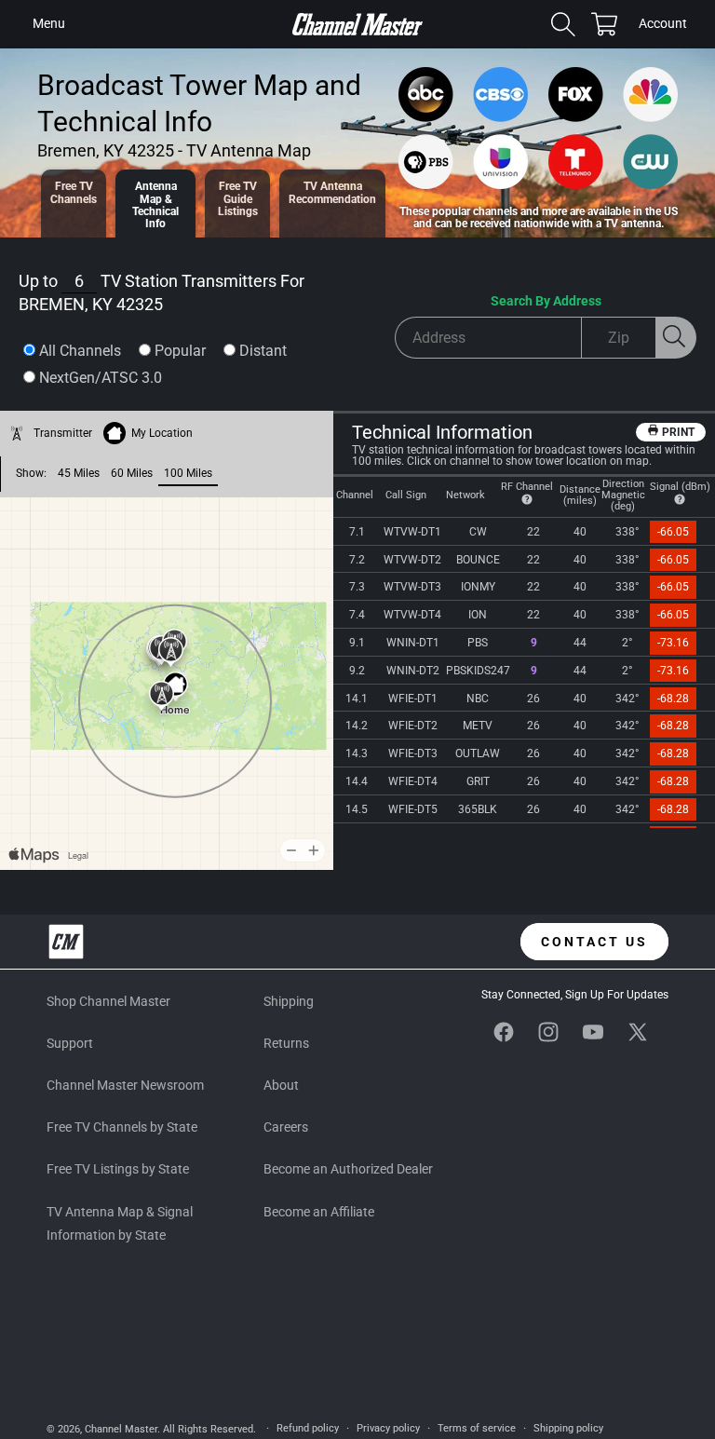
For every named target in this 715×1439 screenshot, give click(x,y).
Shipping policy (568, 1428)
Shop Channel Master (108, 1001)
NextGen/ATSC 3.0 (100, 378)
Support (70, 1043)
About (281, 1085)
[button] (48, 24)
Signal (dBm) (680, 487)
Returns (286, 1043)
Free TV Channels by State (122, 1127)
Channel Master (121, 1429)
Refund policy (308, 1428)
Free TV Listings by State (118, 1168)
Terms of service (477, 1428)
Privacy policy (388, 1428)
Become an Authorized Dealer (348, 1168)
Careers (285, 1127)
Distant (263, 351)
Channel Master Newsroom (125, 1085)
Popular (180, 351)
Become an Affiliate (318, 1211)
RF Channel (527, 487)
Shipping (288, 1001)
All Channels (80, 351)
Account (663, 25)
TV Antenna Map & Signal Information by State (120, 1223)
